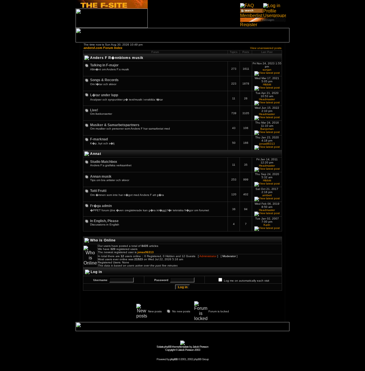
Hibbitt (267, 84)
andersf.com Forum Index (103, 48)
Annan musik (100, 177)
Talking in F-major (104, 65)
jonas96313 (267, 143)
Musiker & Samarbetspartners (114, 125)
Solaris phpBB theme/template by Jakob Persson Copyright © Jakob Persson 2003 (182, 348)
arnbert (267, 195)
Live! (94, 110)
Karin (266, 224)
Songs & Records (104, 80)
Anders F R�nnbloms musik (116, 58)
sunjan (267, 69)
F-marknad (99, 139)
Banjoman (267, 128)
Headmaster (267, 99)
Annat (95, 154)
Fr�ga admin (101, 206)
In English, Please (104, 221)
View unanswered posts (265, 48)
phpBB (174, 359)
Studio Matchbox (103, 162)
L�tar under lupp (104, 95)
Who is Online (103, 240)
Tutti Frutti (98, 191)
